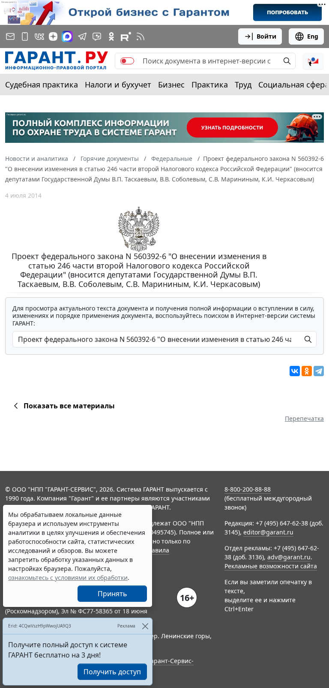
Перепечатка (304, 418)
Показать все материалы (69, 405)
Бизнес (171, 84)
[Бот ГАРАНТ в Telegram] (97, 36)
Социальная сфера (293, 84)
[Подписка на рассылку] (10, 36)
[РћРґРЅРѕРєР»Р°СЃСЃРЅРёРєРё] (307, 371)
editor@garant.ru (268, 532)
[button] (313, 61)
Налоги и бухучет (118, 84)
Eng (312, 36)
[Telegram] (319, 371)
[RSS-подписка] (140, 36)
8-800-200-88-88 (247, 489)
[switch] (127, 60)
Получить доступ (112, 671)
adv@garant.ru (289, 557)
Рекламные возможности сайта (270, 566)
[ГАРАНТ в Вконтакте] (39, 36)
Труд (243, 84)
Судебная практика (41, 84)
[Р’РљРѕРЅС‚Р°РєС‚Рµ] (295, 371)
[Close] (145, 626)
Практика (209, 84)
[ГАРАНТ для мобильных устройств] (25, 36)
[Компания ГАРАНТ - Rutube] (126, 36)
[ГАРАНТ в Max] (67, 36)
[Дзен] (53, 36)
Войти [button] (266, 36)
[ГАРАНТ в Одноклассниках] (111, 36)
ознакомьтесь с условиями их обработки (68, 577)
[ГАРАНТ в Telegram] (82, 36)
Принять (112, 593)
